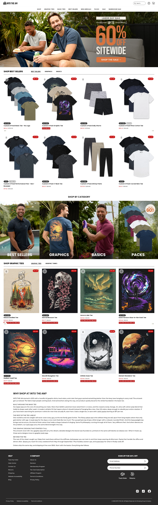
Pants (121, 439)
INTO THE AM (119, 501)
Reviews (33, 463)
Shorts (25, 442)
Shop (39, 9)
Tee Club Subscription (37, 470)
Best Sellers (73, 9)
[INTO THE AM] (10, 3)
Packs (96, 9)
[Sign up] (145, 461)
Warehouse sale (115, 9)
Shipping (11, 473)
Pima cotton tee (87, 418)
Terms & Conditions (36, 476)
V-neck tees (33, 420)
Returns (10, 470)
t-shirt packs (101, 411)
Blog (9, 480)
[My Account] (148, 3)
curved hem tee (81, 420)
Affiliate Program (35, 473)
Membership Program (37, 466)
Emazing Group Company (144, 501)
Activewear (74, 439)
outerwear (100, 442)
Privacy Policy (34, 480)
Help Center (12, 463)
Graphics (48, 71)
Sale (104, 9)
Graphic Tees (49, 9)
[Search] (135, 3)
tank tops (29, 425)
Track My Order (13, 460)
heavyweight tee (137, 420)
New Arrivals (86, 9)
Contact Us (11, 466)
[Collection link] (20, 230)
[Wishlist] (6, 79)
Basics (59, 71)
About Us (33, 460)
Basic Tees (61, 9)
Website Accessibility (15, 476)
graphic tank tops (41, 433)
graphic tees (38, 431)
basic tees (20, 407)
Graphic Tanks (51, 263)
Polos (40, 439)
